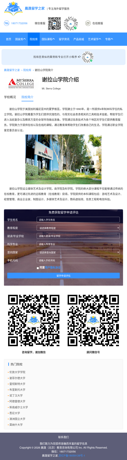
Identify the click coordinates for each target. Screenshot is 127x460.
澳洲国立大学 (17, 419)
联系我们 (63, 437)
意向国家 (12, 252)
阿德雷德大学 (17, 401)
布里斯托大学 (17, 389)
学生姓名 (12, 220)
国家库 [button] (19, 39)
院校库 (34, 39)
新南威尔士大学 (18, 407)
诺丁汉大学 (16, 395)
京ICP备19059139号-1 (72, 455)
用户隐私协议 (53, 267)
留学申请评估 (63, 275)
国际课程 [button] (47, 39)
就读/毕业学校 (15, 236)
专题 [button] (107, 39)
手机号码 (12, 260)
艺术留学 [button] (93, 39)
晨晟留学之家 (12, 70)
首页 (8, 39)
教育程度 (12, 228)
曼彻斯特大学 (17, 384)
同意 (50, 267)
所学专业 (12, 244)
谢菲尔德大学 (17, 378)
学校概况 (10, 97)
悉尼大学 (14, 413)
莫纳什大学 (16, 424)
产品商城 (78, 39)
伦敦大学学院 (17, 372)
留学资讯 (64, 39)
